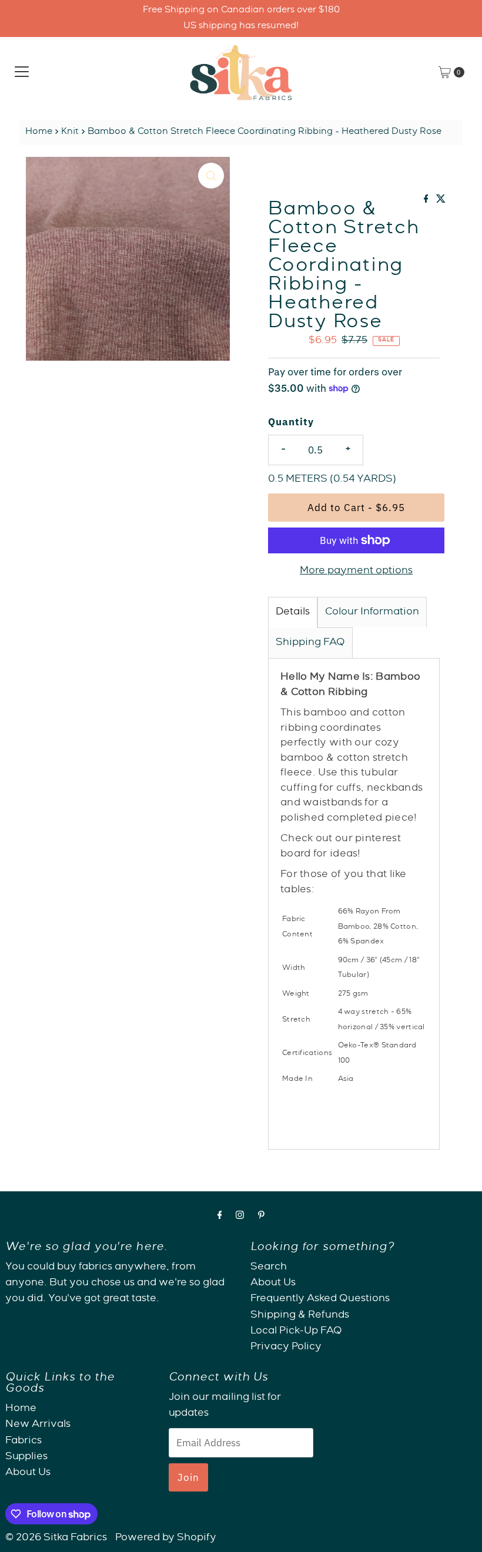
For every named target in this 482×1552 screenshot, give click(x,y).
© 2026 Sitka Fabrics (56, 1538)
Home (38, 132)
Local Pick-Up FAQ (296, 1331)
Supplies (26, 1457)
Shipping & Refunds (299, 1316)
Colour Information (372, 612)
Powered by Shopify (165, 1538)
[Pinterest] (261, 1217)
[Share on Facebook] (427, 201)
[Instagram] (240, 1217)
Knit (70, 132)
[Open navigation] (22, 72)
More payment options (356, 571)
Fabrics (23, 1441)
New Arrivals (38, 1425)
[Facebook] (219, 1217)
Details (293, 612)
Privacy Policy (286, 1347)
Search (268, 1267)
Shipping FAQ (310, 643)
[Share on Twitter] (441, 201)
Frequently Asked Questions (320, 1299)
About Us (273, 1283)
